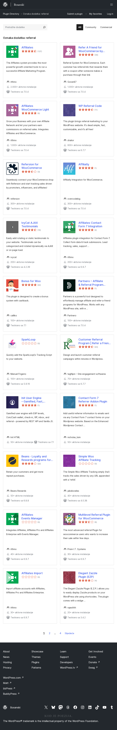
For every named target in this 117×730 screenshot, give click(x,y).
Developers (66, 662)
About (6, 651)
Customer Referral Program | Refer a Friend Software (94, 341)
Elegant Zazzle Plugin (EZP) (87, 575)
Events (92, 656)
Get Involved (96, 651)
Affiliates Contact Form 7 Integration (90, 224)
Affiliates (27, 47)
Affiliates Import (32, 573)
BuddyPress (11, 693)
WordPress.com (13, 677)
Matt (7, 682)
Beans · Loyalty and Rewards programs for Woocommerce (36, 458)
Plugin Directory (11, 13)
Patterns (36, 667)
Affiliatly (83, 164)
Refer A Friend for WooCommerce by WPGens (90, 49)
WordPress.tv (69, 667)
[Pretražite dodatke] (44, 27)
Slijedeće (69, 633)
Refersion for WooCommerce (31, 166)
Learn (63, 651)
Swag (93, 667)
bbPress (9, 688)
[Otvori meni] (112, 4)
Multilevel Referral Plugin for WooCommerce (94, 516)
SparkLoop (28, 339)
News (6, 656)
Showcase (37, 651)
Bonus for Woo (31, 281)
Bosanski (15, 707)
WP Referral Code (90, 105)
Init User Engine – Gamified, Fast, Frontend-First (32, 399)
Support (64, 656)
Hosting (7, 662)
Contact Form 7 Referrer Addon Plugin (92, 399)
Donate (94, 662)
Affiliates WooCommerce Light (35, 107)
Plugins (35, 662)
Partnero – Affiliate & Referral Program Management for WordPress (90, 282)
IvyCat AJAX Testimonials (29, 224)
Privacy (7, 667)
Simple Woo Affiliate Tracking (89, 458)
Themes (36, 656)
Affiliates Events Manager (31, 516)
